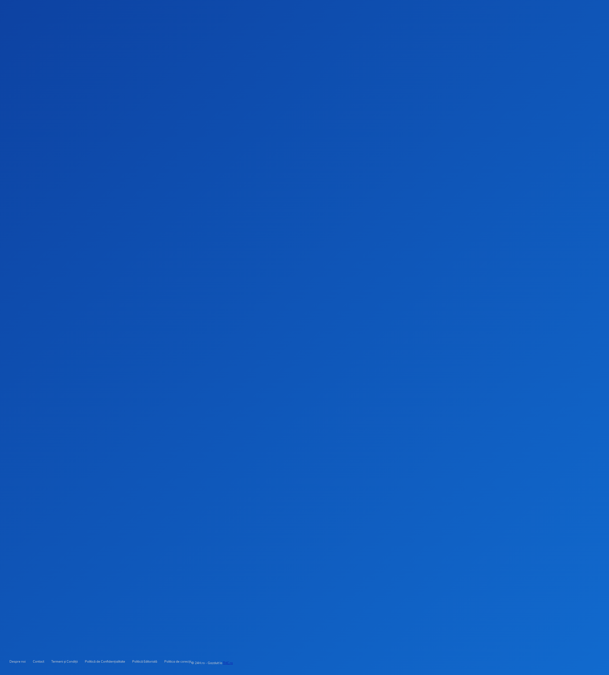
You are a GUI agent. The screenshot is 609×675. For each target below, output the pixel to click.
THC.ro (228, 663)
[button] (459, 76)
